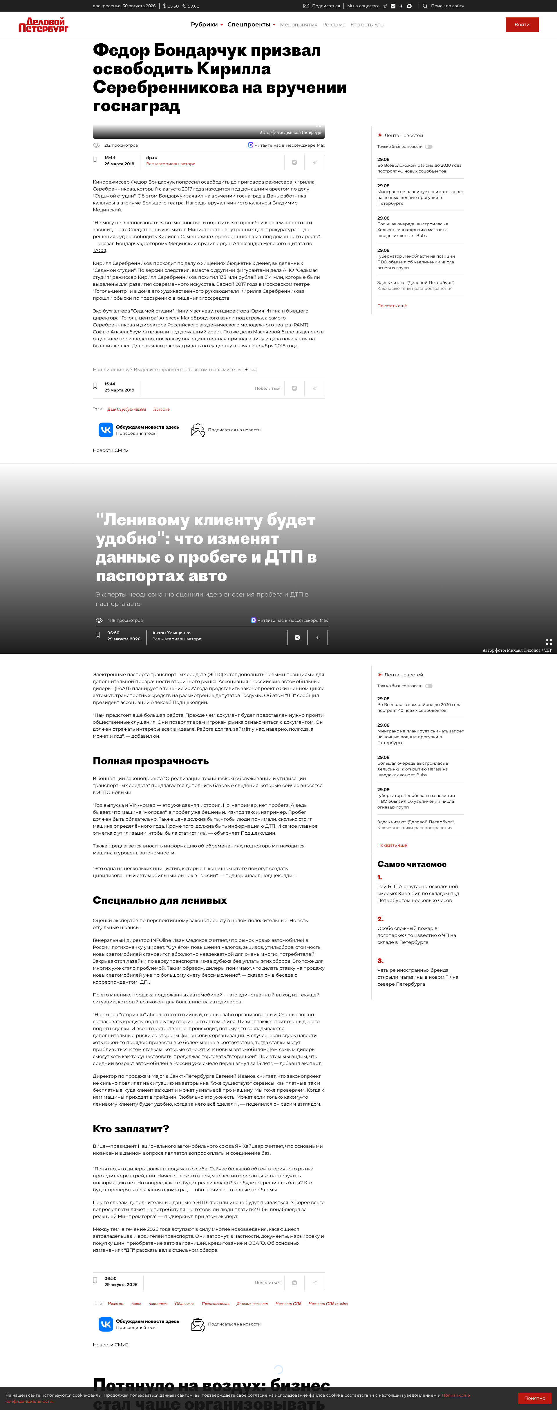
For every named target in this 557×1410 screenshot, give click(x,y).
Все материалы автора (170, 163)
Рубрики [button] (205, 24)
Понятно (534, 1398)
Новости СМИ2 (111, 450)
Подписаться (326, 5)
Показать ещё (392, 305)
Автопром (158, 1304)
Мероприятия (299, 24)
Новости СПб (288, 1304)
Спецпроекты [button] (249, 24)
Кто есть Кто (367, 24)
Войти (522, 24)
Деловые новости (252, 1304)
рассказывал (151, 1250)
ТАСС (99, 250)
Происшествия (215, 1304)
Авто (136, 1304)
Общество (184, 1304)
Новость (161, 409)
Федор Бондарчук (153, 182)
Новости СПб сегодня (328, 1304)
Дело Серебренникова (127, 409)
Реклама (334, 24)
